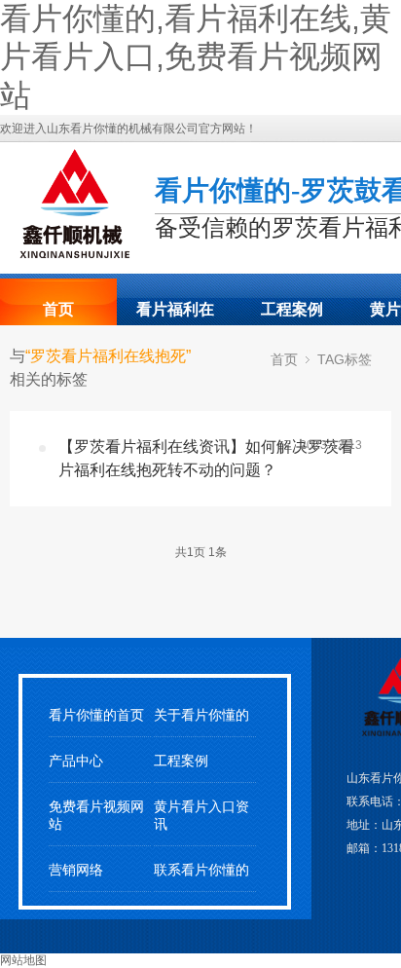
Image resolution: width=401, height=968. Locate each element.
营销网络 (76, 870)
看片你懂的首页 (96, 715)
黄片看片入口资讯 (201, 815)
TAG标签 (344, 359)
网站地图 (23, 960)
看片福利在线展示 (175, 315)
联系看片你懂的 (201, 870)
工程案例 (292, 309)
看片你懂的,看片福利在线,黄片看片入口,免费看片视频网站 (195, 57)
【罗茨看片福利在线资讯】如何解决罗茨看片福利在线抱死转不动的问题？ (206, 458)
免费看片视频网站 (96, 815)
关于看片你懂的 (201, 715)
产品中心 (76, 761)
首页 (58, 309)
